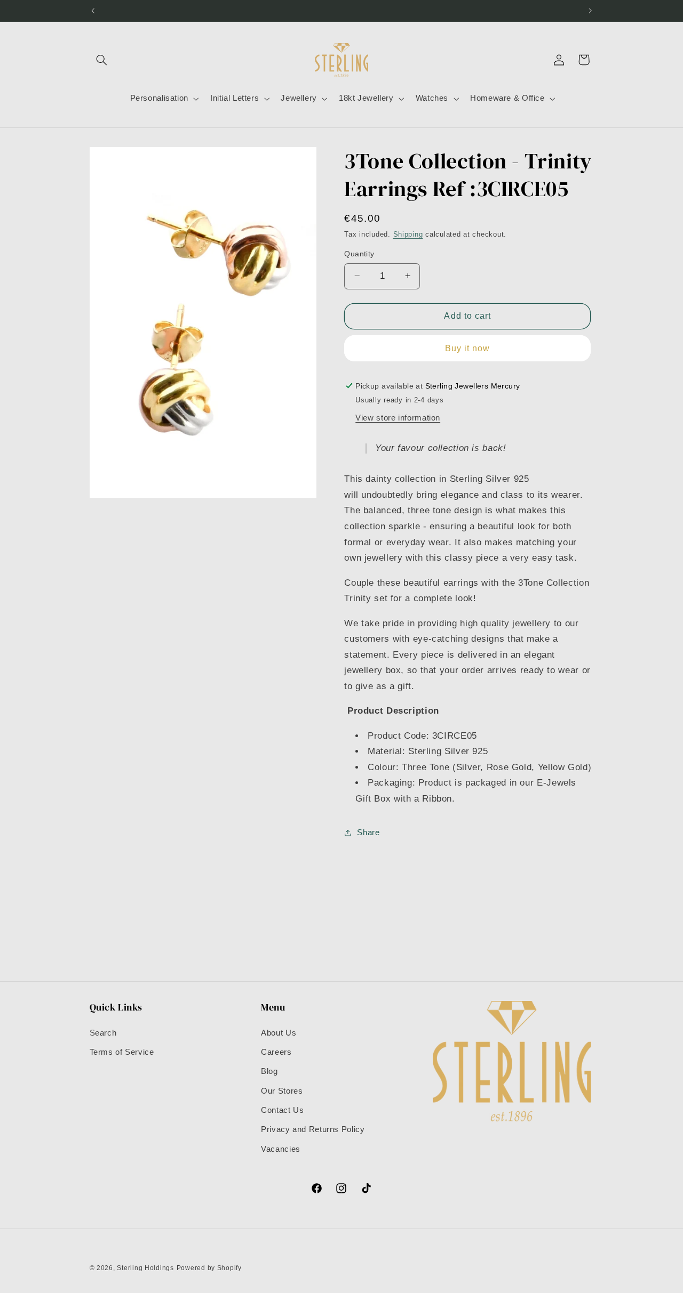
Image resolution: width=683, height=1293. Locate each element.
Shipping (408, 234)
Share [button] (368, 832)
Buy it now (467, 347)
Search (103, 1033)
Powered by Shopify (209, 1268)
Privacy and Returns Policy (312, 1129)
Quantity (359, 253)
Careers (276, 1052)
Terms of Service (122, 1052)
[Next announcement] (590, 10)
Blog (269, 1071)
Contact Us (282, 1110)
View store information (397, 417)
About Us (278, 1033)
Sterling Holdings (145, 1268)
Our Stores (282, 1091)
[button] (102, 59)
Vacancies (280, 1149)
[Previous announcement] (93, 10)
